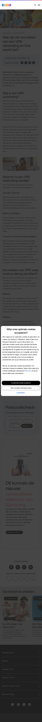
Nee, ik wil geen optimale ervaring (21, 388)
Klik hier (28, 371)
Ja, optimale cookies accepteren (21, 383)
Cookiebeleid (21, 392)
